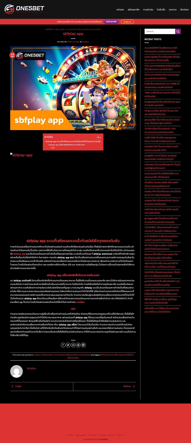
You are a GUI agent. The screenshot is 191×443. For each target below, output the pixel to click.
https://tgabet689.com (60, 426)
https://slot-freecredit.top (73, 420)
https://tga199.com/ (81, 417)
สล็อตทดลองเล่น (107, 354)
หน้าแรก (120, 9)
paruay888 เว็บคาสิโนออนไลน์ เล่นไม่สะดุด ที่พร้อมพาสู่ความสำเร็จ (162, 121)
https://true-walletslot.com (99, 420)
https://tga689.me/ (40, 426)
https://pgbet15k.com (60, 410)
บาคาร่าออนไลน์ (70, 29)
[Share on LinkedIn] (83, 345)
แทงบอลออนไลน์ (95, 29)
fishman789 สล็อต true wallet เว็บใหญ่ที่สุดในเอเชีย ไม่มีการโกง (161, 256)
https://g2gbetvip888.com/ (54, 423)
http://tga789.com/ (27, 413)
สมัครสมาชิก (134, 9)
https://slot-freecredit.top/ (116, 430)
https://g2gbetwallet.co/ (162, 423)
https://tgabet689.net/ (82, 426)
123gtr (18, 386)
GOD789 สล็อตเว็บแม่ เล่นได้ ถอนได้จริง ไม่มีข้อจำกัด (161, 211)
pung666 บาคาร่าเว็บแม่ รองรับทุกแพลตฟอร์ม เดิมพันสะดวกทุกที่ (160, 157)
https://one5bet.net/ (43, 417)
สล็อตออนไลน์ (82, 29)
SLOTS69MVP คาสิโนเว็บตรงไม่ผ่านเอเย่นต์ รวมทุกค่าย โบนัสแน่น (161, 238)
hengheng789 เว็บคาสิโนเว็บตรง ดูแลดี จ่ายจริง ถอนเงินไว (162, 103)
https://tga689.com (21, 426)
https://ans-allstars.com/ (142, 413)
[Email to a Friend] (73, 345)
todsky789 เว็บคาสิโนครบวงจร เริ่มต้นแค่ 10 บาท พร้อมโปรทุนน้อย (163, 193)
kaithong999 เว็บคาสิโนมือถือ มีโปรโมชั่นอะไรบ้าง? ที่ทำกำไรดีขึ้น (162, 58)
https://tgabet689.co (103, 426)
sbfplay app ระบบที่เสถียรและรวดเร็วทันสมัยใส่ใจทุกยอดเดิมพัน (73, 141)
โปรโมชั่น (161, 9)
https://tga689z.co (42, 407)
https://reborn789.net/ (102, 417)
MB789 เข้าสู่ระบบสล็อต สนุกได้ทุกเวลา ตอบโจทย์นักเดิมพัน (161, 301)
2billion (127, 386)
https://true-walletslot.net (125, 417)
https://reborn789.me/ (148, 417)
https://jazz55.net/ (168, 417)
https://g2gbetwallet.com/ (79, 423)
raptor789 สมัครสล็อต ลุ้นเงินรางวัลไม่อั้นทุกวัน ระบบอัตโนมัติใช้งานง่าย (162, 291)
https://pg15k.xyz (169, 407)
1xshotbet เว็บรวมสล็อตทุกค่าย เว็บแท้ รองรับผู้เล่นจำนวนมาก (162, 166)
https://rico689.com (80, 407)
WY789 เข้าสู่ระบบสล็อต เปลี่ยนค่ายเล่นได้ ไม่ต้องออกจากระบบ (161, 247)
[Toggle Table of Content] (97, 137)
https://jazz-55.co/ (139, 420)
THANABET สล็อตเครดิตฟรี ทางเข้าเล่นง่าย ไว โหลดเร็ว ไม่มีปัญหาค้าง (162, 229)
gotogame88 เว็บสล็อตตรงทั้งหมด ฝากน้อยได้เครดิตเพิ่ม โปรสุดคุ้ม (161, 220)
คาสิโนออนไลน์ (59, 29)
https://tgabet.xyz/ (164, 410)
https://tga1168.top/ (64, 413)
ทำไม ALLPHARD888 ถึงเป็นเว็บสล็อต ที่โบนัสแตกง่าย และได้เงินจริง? (162, 67)
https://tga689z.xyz (61, 407)
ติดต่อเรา (184, 9)
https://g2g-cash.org (99, 407)
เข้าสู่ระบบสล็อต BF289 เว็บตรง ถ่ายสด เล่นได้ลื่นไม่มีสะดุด (161, 112)
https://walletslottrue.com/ (126, 426)
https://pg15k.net (42, 410)
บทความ (173, 9)
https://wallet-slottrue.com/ (153, 426)
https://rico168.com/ (23, 417)
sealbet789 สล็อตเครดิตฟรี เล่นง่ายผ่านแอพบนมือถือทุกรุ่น (162, 202)
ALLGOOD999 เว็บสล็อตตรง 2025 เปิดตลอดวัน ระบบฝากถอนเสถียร (161, 49)
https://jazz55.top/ (121, 420)
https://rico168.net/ (164, 413)
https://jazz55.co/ (32, 423)
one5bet (49, 29)
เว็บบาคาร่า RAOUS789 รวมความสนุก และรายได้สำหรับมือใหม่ (162, 76)
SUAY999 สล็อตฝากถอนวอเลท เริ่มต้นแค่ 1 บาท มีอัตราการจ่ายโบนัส (162, 274)
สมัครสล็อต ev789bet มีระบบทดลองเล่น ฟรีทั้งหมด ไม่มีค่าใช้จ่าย (162, 309)
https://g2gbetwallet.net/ (104, 423)
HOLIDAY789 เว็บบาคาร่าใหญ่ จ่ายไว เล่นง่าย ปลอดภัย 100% (161, 148)
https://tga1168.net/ (46, 413)
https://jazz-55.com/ (158, 420)
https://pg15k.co (25, 410)
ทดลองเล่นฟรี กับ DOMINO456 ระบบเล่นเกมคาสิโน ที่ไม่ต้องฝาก (162, 175)
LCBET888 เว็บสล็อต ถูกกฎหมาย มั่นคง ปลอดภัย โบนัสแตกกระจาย (160, 139)
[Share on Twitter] (68, 345)
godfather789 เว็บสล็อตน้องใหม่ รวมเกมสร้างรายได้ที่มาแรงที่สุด (162, 282)
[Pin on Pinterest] (78, 345)
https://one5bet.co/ (62, 417)
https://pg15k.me (153, 407)
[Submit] (178, 31)
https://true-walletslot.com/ (89, 430)
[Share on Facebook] (63, 345)
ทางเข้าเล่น (148, 9)
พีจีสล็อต (86, 42)
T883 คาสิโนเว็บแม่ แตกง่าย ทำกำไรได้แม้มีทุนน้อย (162, 94)
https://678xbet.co (121, 413)
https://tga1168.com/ (145, 410)
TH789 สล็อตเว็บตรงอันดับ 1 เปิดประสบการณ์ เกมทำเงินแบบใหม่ (160, 130)
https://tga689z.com (23, 407)
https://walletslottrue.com (22, 420)
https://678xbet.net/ (102, 413)
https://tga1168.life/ (83, 413)
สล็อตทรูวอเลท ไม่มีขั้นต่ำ (124, 354)
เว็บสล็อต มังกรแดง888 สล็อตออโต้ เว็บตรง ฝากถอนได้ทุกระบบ (161, 184)
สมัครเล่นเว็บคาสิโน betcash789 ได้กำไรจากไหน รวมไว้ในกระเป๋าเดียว (161, 265)
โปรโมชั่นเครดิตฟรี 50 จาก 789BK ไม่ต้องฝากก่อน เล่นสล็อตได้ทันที (162, 85)
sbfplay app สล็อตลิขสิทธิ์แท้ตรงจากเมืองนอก (67, 144)
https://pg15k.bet (137, 407)
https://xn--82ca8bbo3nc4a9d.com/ (133, 423)
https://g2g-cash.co (119, 407)
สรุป (52, 147)
